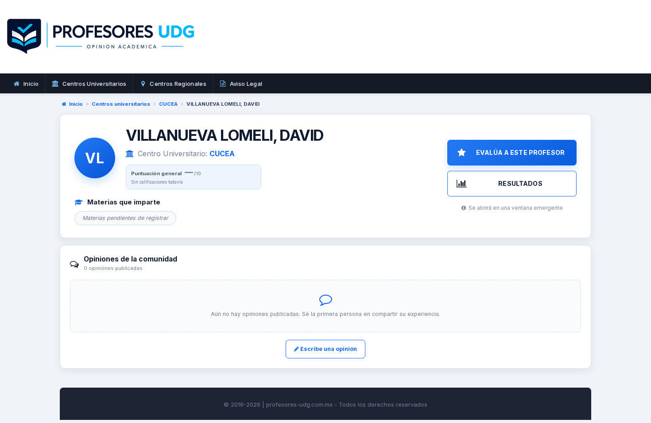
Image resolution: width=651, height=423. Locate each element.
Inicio (76, 104)
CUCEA (168, 104)
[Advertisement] (468, 46)
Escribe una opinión (328, 349)
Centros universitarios (121, 104)
